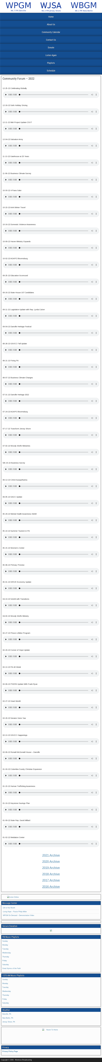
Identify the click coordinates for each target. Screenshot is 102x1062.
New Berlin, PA (7, 1018)
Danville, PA (6, 1014)
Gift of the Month (9, 908)
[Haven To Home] (51, 1035)
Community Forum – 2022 (18, 78)
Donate (51, 47)
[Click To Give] (51, 930)
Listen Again (51, 55)
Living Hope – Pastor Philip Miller (15, 912)
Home (51, 16)
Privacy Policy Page (10, 1051)
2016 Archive (51, 886)
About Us (51, 24)
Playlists (51, 63)
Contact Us (51, 40)
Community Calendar (51, 32)
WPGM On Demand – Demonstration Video (18, 915)
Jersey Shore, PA (8, 1022)
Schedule (51, 70)
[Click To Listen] (51, 897)
